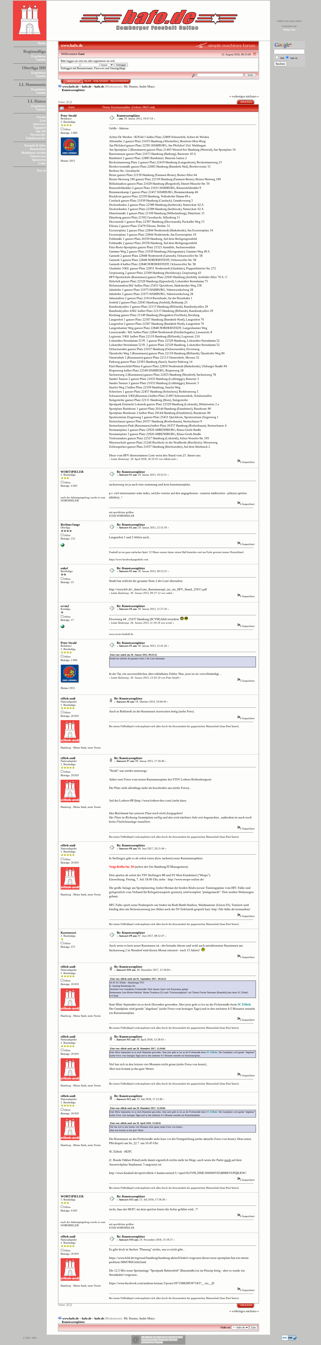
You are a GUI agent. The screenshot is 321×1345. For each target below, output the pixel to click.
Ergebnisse (38, 56)
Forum (41, 117)
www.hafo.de (70, 86)
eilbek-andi (68, 698)
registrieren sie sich (104, 61)
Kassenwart (68, 932)
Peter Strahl (69, 115)
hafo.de (86, 86)
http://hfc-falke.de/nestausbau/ (231, 909)
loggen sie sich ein (77, 61)
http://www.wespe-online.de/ (186, 879)
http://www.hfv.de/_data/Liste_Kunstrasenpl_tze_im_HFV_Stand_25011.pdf (158, 589)
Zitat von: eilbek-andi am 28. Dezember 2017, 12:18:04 (137, 1048)
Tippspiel (39, 127)
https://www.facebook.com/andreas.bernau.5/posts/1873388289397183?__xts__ (160, 1283)
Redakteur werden (34, 152)
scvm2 (65, 606)
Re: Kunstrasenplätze (131, 472)
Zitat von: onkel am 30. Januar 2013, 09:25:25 (133, 654)
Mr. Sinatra (131, 86)
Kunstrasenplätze (73, 90)
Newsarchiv (38, 134)
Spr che (41, 131)
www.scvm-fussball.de (121, 634)
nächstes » (252, 96)
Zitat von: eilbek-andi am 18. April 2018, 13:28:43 (135, 1123)
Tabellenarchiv (36, 138)
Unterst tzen (38, 156)
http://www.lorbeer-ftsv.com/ (153, 800)
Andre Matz (146, 86)
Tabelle (41, 59)
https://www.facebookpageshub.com (128, 559)
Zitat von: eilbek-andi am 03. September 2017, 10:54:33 (138, 979)
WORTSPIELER (72, 472)
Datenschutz (38, 149)
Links (42, 163)
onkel (64, 568)
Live (43, 120)
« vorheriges (237, 96)
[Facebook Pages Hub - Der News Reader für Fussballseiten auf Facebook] (62, 545)
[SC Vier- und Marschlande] (62, 627)
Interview (39, 124)
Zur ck (41, 170)
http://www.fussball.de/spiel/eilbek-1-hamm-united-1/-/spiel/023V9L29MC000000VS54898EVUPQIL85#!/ (178, 1173)
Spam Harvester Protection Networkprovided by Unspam (159, 1341)
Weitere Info (289, 30)
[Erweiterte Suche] (193, 75)
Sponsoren (39, 159)
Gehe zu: (226, 1327)
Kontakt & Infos (35, 145)
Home (42, 43)
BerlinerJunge (70, 524)
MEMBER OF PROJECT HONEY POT (162, 1337)
